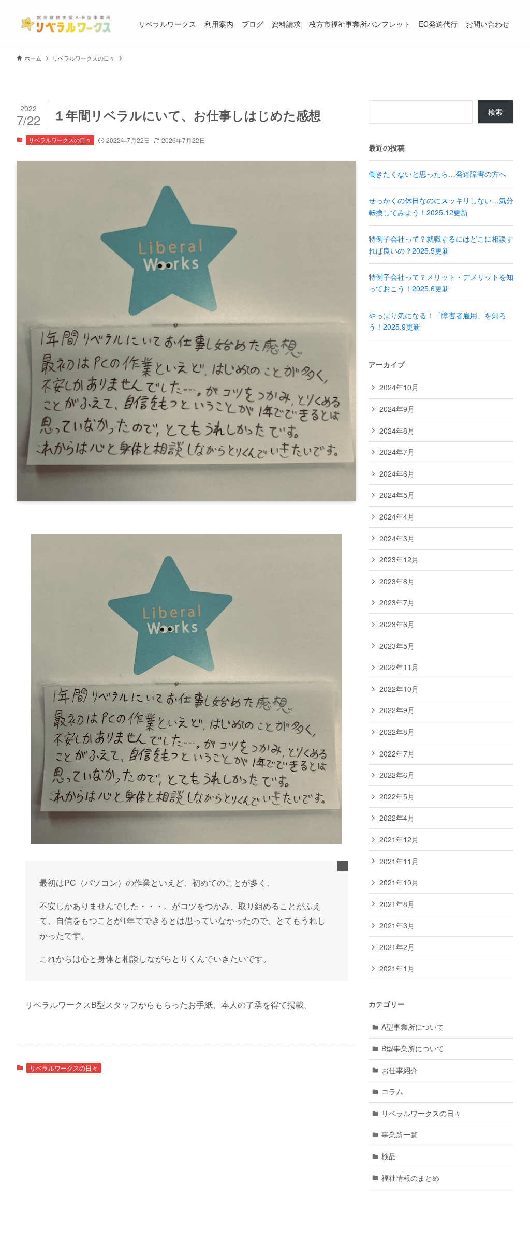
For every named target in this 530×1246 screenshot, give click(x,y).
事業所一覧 (399, 1134)
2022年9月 (397, 710)
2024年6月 (397, 473)
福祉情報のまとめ (410, 1178)
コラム (392, 1091)
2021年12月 (399, 839)
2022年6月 (397, 774)
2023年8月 (397, 581)
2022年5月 (397, 796)
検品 (388, 1156)
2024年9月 (397, 409)
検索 (495, 112)
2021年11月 (399, 861)
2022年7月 (397, 753)
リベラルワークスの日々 (59, 140)
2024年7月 (397, 452)
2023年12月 (399, 559)
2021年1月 (397, 968)
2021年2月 (397, 947)
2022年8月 (397, 731)
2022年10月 (399, 689)
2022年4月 (397, 817)
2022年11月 (399, 667)
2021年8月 (397, 904)
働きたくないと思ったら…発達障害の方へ (437, 174)
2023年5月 (397, 646)
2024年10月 (399, 387)
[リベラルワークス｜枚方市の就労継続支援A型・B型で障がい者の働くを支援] (65, 23)
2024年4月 (397, 516)
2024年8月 (397, 430)
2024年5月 (397, 495)
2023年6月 (397, 624)
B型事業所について (412, 1048)
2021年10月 (399, 882)
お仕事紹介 (399, 1070)
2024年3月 (397, 538)
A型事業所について (412, 1026)
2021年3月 (397, 925)
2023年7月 (397, 602)
